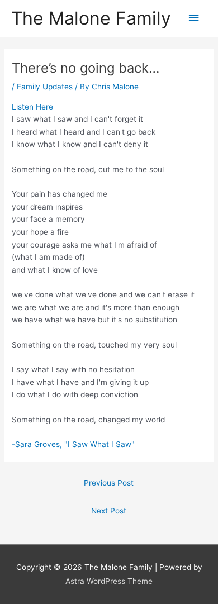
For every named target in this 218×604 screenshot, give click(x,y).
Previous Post (109, 482)
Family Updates (45, 86)
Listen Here (32, 106)
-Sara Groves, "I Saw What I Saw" (73, 444)
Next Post (108, 510)
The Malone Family (91, 18)
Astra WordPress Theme (109, 581)
